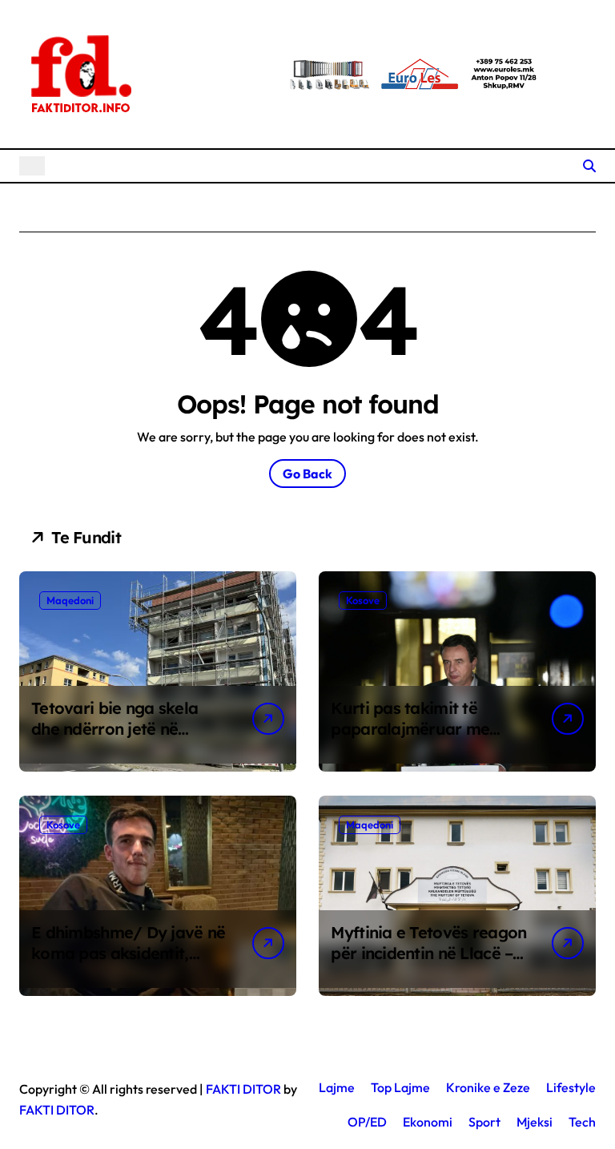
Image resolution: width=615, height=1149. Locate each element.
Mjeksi (535, 1122)
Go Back (307, 474)
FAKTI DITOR (243, 1089)
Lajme (337, 1087)
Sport (484, 1122)
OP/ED (367, 1122)
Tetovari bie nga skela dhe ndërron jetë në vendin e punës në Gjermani (114, 739)
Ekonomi (427, 1122)
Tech (582, 1122)
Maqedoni (70, 600)
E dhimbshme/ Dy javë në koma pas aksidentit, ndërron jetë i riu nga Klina (128, 963)
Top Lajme (400, 1087)
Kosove (363, 600)
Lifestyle (571, 1087)
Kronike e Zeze (488, 1087)
